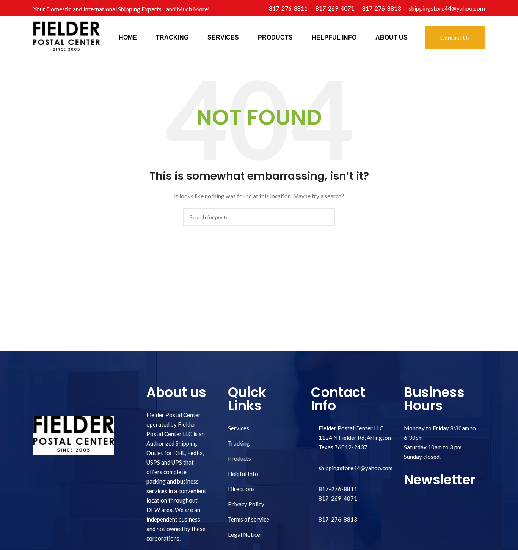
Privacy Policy (246, 504)
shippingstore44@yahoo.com (355, 468)
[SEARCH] (326, 217)
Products (239, 458)
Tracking (239, 443)
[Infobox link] (288, 8)
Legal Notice (244, 534)
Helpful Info (243, 473)
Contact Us (455, 37)
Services (238, 428)
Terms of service (248, 519)
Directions (241, 488)
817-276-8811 (338, 488)
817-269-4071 (338, 498)
